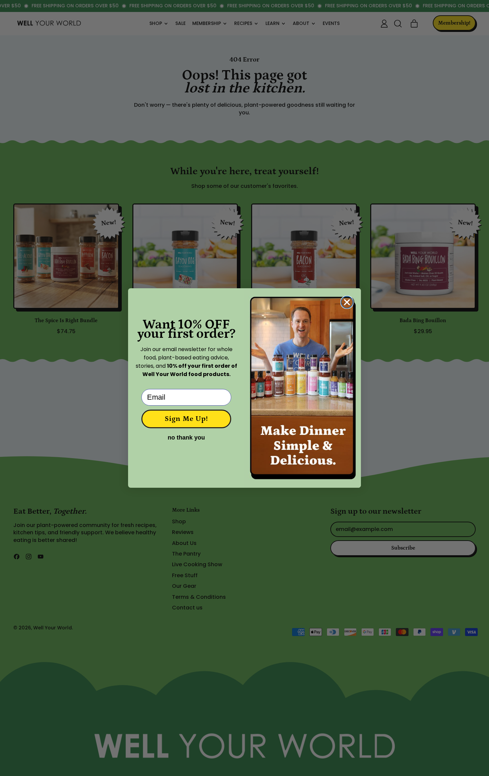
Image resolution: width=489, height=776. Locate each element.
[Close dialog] (347, 302)
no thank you (186, 437)
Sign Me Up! (186, 419)
